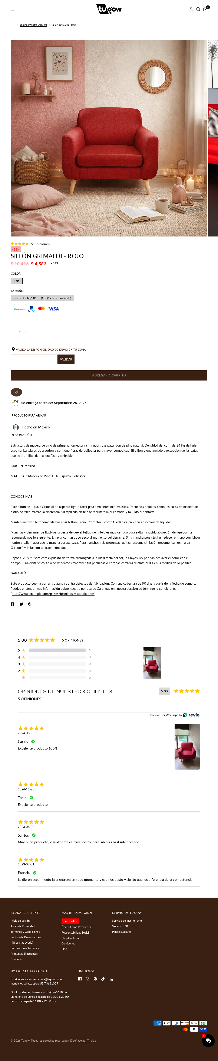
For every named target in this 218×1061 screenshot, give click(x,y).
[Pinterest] (95, 979)
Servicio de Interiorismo (127, 920)
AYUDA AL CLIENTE (26, 912)
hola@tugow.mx (49, 979)
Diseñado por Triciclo (83, 1040)
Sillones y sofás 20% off (33, 24)
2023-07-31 (26, 864)
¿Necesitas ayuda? (22, 942)
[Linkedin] (111, 979)
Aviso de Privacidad (22, 926)
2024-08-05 (26, 733)
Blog (64, 949)
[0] (204, 9)
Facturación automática (25, 948)
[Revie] (191, 715)
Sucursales (70, 921)
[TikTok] (103, 979)
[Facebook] (80, 978)
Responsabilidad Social (75, 932)
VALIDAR (66, 359)
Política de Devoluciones (26, 937)
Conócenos (68, 943)
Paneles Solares (122, 931)
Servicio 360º (120, 926)
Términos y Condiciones (25, 931)
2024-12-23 (26, 789)
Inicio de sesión (20, 920)
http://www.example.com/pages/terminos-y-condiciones (53, 593)
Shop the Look (70, 938)
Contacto (16, 959)
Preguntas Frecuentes (24, 953)
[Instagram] (87, 978)
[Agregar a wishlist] (16, 392)
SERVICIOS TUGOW (127, 912)
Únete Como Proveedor (76, 927)
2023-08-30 (26, 827)
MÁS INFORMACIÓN (77, 912)
